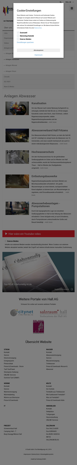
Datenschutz (38, 28)
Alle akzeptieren (38, 50)
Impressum (39, 55)
